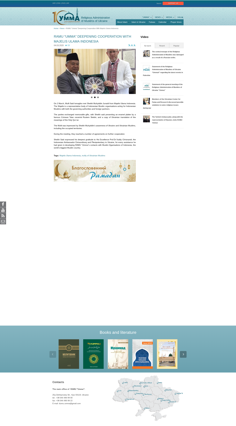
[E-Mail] (3, 221)
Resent (162, 46)
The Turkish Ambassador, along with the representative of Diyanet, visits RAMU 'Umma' (167, 120)
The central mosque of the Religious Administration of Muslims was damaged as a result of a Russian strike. (168, 55)
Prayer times (176, 22)
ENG (59, 3)
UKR (54, 3)
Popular (176, 46)
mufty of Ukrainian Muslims (93, 155)
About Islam (122, 22)
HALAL (181, 17)
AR (68, 3)
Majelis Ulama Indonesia (70, 155)
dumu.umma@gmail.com (70, 403)
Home (56, 28)
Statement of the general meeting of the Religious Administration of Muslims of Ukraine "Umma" (167, 87)
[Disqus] (95, 220)
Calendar (162, 22)
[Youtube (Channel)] (3, 210)
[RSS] (3, 216)
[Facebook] (3, 204)
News (158, 17)
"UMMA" (146, 17)
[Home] (66, 16)
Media (169, 17)
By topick (149, 46)
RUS (63, 3)
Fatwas (152, 22)
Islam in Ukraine (138, 22)
